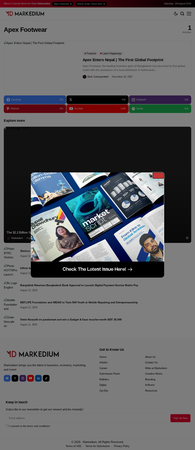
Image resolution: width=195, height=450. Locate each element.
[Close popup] (158, 175)
